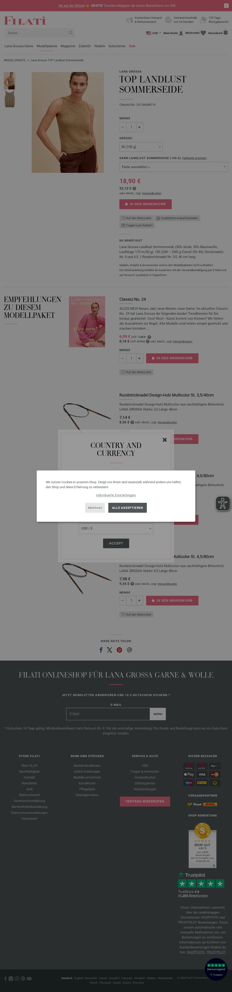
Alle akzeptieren (127, 507)
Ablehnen (95, 507)
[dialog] (116, 496)
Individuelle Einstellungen (116, 495)
